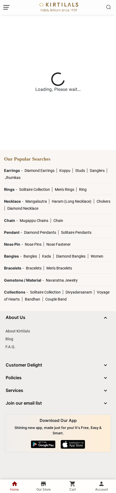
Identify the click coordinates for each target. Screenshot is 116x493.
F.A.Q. (10, 347)
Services (14, 390)
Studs (80, 170)
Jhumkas (13, 177)
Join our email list (24, 403)
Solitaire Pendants (76, 232)
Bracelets (34, 268)
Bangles (30, 256)
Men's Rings (65, 189)
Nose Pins (33, 244)
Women (97, 256)
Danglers (97, 170)
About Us (15, 317)
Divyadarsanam (79, 292)
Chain (58, 220)
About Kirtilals (17, 331)
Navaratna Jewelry (62, 280)
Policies (14, 377)
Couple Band (56, 299)
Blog (9, 339)
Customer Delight (24, 365)
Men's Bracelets (59, 268)
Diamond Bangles (71, 256)
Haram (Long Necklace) (71, 201)
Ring (83, 189)
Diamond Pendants (40, 232)
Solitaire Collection (35, 189)
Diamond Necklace (22, 208)
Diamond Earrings (40, 170)
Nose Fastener (58, 244)
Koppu (65, 170)
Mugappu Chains (34, 220)
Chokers (103, 201)
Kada (46, 256)
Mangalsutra (36, 201)
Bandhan (32, 299)
